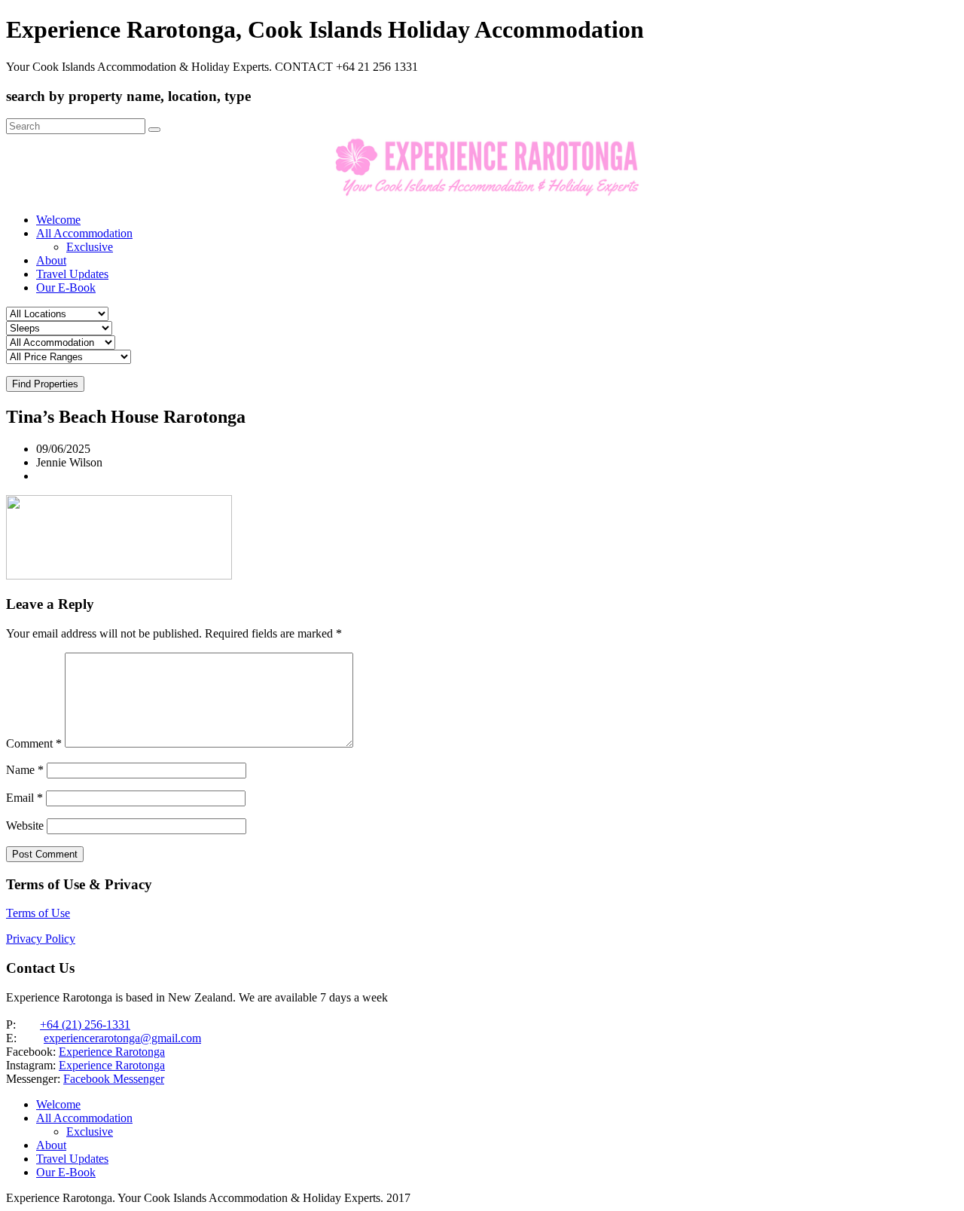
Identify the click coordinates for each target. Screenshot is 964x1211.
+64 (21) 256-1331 (85, 1024)
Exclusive (89, 246)
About (51, 260)
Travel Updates (72, 274)
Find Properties (45, 384)
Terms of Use (38, 913)
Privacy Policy (40, 938)
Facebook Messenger (113, 1078)
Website (25, 825)
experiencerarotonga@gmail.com (122, 1038)
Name (25, 769)
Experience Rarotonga (112, 1051)
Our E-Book (66, 287)
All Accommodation (84, 233)
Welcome (58, 219)
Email (24, 797)
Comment (34, 743)
